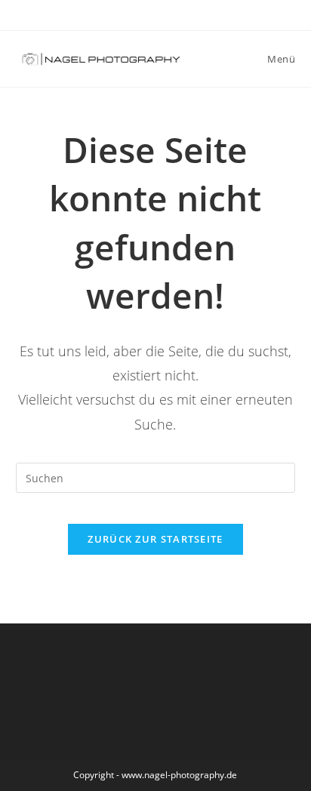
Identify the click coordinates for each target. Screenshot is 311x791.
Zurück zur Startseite (155, 539)
